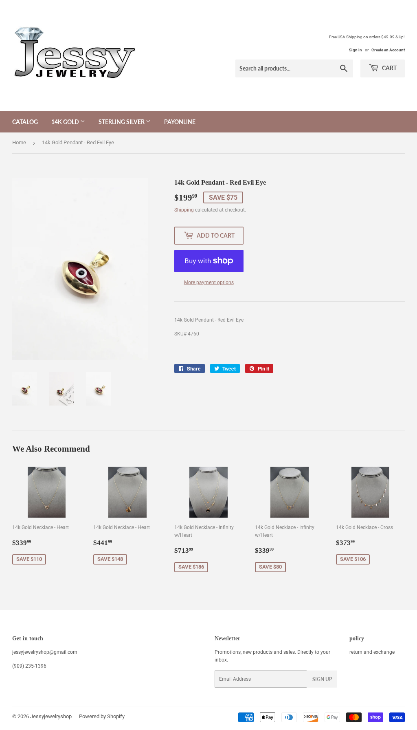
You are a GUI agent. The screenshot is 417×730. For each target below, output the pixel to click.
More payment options (209, 282)
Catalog (25, 121)
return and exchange (372, 652)
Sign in (355, 50)
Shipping (184, 210)
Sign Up (322, 679)
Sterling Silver (122, 121)
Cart (389, 67)
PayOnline (179, 121)
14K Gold (65, 121)
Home (19, 142)
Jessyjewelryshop (51, 716)
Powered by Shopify (102, 716)
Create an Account (388, 50)
